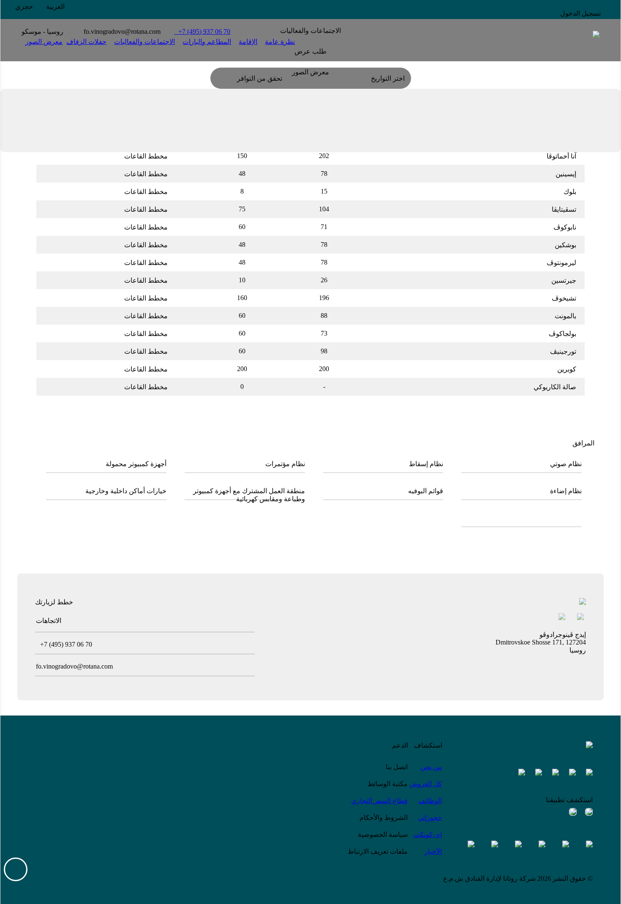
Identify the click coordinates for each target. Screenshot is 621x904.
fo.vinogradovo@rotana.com (122, 31)
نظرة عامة (280, 41)
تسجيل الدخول (580, 13)
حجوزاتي (430, 817)
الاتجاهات (48, 620)
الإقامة (248, 41)
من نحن (431, 766)
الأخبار (433, 851)
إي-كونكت (428, 834)
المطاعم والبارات (206, 41)
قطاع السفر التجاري (379, 800)
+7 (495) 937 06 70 (202, 31)
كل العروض (425, 783)
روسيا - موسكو (42, 31)
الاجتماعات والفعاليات (144, 41)
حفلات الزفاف (86, 41)
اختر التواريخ (388, 78)
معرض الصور (44, 41)
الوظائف (430, 800)
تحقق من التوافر (259, 78)
